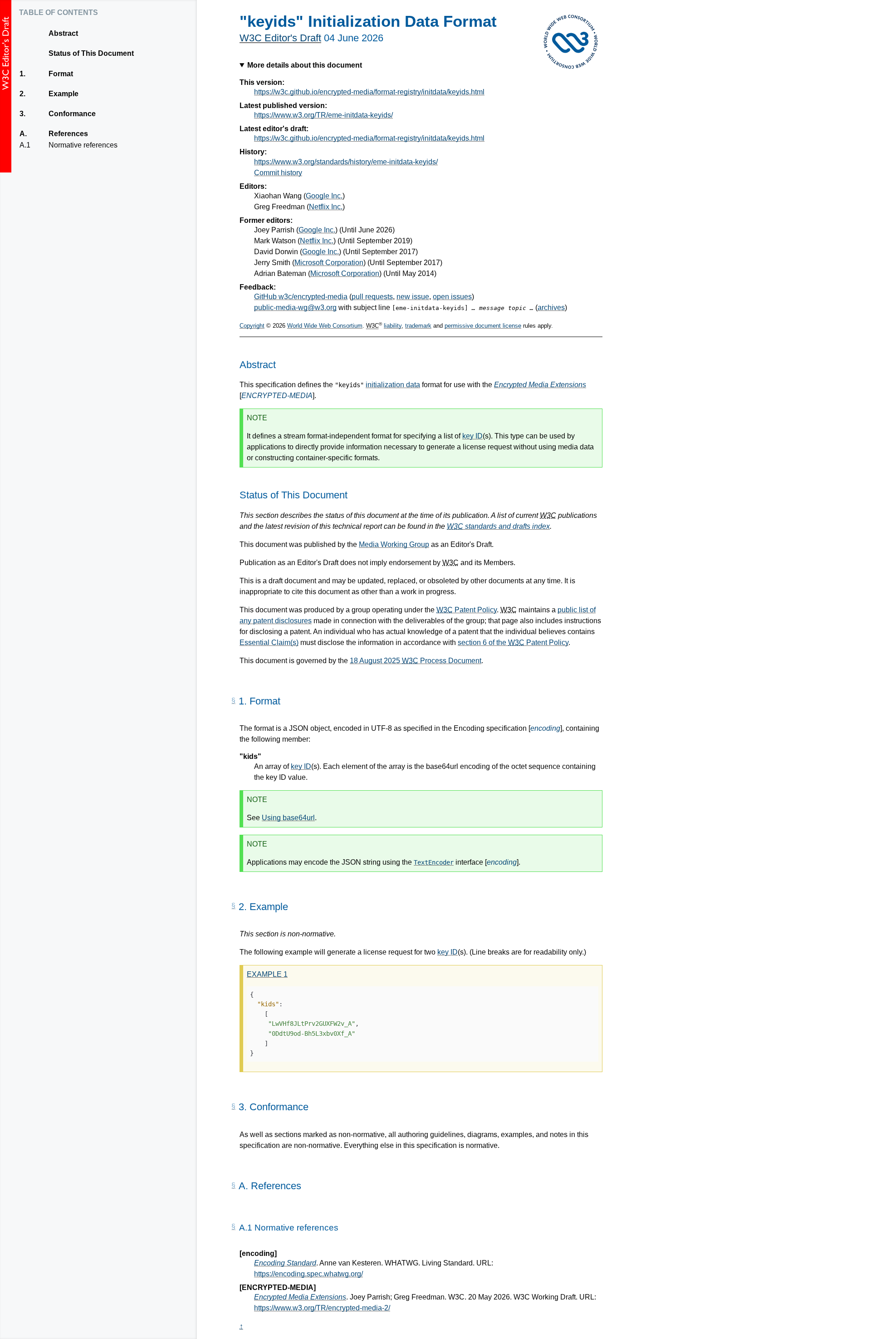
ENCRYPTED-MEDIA (277, 395)
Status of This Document (91, 53)
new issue (412, 296)
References (68, 134)
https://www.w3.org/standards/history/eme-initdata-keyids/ (346, 162)
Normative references (82, 145)
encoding (545, 728)
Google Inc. (324, 196)
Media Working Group (394, 544)
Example (63, 94)
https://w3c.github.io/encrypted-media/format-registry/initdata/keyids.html (369, 92)
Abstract (63, 33)
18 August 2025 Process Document (415, 661)
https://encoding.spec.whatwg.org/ (308, 1274)
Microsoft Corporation (328, 262)
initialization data (393, 385)
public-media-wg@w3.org (295, 307)
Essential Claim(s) (269, 642)
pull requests (372, 296)
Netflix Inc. (326, 207)
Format (60, 74)
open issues (452, 296)
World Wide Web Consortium (324, 325)
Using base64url (288, 818)
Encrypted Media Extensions (540, 385)
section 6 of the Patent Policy (513, 642)
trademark (418, 325)
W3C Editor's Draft (280, 38)
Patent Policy (466, 610)
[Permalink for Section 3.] (233, 1106)
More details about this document (304, 65)
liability (392, 325)
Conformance (72, 114)
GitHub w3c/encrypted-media (300, 296)
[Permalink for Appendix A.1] (233, 1226)
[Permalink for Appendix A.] (233, 1185)
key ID (472, 436)
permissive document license (483, 325)
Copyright (252, 325)
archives (551, 307)
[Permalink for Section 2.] (233, 906)
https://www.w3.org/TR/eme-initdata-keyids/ (323, 115)
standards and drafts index (498, 526)
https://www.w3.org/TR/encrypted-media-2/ (322, 1308)
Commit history (278, 173)
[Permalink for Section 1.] (233, 700)
